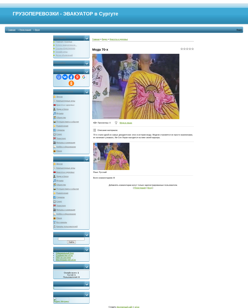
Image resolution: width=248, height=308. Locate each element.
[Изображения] (111, 156)
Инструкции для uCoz (66, 260)
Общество (61, 117)
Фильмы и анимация (65, 142)
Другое (59, 97)
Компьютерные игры (65, 101)
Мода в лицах (126, 123)
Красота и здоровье (65, 105)
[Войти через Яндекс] (77, 77)
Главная (11, 30)
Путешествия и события (67, 122)
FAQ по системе (63, 257)
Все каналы (61, 222)
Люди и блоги (62, 109)
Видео (104, 39)
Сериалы (60, 130)
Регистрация (25, 30)
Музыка (59, 113)
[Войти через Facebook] (71, 77)
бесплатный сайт (125, 307)
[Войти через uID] (59, 77)
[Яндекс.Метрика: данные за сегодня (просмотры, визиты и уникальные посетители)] (61, 300)
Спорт (59, 134)
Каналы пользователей (67, 226)
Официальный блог (65, 253)
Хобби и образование (66, 147)
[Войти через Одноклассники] (71, 83)
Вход (37, 30)
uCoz (137, 307)
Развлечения (62, 126)
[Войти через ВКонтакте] (65, 77)
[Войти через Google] (84, 77)
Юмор (59, 151)
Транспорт (61, 138)
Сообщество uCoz (64, 255)
